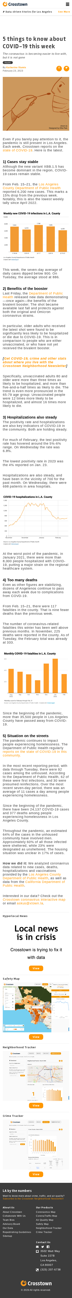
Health (8, 63)
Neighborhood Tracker (49, 1228)
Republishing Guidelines (17, 1232)
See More (63, 11)
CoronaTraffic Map (46, 1216)
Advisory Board (11, 1224)
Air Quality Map (45, 1220)
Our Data (8, 1228)
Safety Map (42, 1224)
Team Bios (9, 1220)
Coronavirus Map (46, 1212)
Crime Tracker (44, 1232)
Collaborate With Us (14, 1216)
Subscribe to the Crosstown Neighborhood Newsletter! (33, 1198)
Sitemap (7, 1236)
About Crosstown (12, 1212)
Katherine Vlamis (16, 67)
